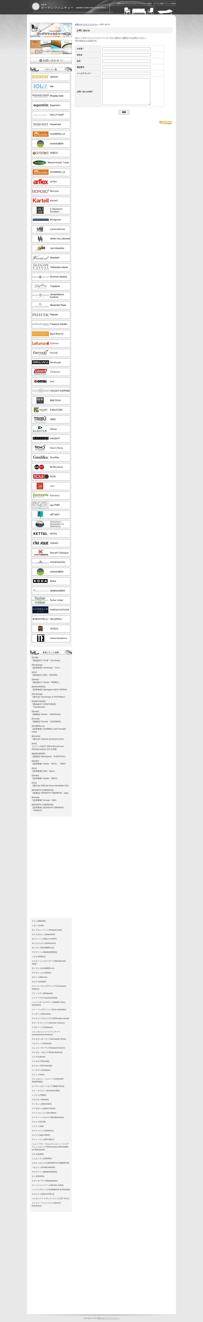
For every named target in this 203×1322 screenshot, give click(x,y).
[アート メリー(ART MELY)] (51, 517)
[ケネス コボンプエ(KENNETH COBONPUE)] (51, 555)
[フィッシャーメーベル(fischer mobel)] (51, 603)
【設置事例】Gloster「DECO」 (45, 778)
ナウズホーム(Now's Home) (43, 1108)
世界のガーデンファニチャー (86, 24)
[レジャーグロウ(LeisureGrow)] (51, 232)
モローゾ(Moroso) (39, 977)
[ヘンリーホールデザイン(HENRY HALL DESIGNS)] (51, 241)
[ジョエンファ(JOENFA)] (51, 546)
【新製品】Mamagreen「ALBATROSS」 (49, 756)
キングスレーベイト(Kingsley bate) (47, 930)
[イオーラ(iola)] (51, 89)
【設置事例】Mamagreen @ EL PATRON (49, 690)
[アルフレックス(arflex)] (51, 184)
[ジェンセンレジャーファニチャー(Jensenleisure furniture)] (51, 298)
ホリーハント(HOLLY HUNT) (44, 939)
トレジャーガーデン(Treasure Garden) (48, 1048)
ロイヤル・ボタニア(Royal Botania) (47, 1052)
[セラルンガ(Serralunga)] (51, 365)
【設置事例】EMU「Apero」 (44, 771)
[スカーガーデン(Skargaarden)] (51, 593)
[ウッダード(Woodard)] (51, 260)
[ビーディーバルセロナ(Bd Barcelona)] (51, 469)
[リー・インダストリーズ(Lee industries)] (51, 251)
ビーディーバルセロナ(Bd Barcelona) (48, 1117)
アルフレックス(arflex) (41, 973)
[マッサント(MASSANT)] (51, 441)
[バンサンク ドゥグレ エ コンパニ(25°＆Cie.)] (51, 631)
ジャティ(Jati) (38, 1126)
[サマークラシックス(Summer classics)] (51, 279)
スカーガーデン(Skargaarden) (45, 1181)
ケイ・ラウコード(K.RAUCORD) (46, 1091)
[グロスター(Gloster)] (51, 431)
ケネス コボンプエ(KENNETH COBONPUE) (50, 1163)
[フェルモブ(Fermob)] (51, 355)
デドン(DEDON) (39, 921)
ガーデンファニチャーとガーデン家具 (68, 6)
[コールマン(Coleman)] (51, 374)
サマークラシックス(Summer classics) (48, 1023)
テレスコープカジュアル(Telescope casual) (50, 1018)
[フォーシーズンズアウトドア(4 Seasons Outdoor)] (51, 213)
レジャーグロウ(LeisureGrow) (44, 998)
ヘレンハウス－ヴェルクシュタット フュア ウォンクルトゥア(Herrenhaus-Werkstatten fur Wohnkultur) (50, 1147)
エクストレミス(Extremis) (43, 1131)
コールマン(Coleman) (41, 1070)
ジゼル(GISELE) (39, 956)
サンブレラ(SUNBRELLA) (43, 948)
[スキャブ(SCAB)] (51, 479)
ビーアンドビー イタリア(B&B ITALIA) (48, 1086)
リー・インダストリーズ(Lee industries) (49, 1009)
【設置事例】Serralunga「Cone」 (46, 668)
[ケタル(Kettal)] (51, 536)
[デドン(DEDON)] (51, 79)
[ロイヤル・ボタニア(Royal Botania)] (51, 336)
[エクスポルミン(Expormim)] (51, 108)
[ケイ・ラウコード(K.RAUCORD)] (51, 412)
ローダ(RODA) (38, 1176)
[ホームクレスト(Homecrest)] (51, 127)
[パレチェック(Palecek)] (51, 317)
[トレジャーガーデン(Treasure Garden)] (51, 327)
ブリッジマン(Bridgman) (42, 993)
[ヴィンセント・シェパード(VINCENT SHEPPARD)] (51, 393)
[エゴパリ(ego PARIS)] (51, 508)
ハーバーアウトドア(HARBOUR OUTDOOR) (51, 1190)
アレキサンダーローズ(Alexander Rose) (49, 1039)
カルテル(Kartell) (39, 982)
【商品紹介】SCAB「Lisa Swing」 (47, 660)
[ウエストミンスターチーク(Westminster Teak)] (51, 165)
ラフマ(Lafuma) (38, 1057)
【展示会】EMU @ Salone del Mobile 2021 (50, 786)
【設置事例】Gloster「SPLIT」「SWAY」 (50, 764)
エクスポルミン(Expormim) (43, 934)
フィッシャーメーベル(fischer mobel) (48, 1185)
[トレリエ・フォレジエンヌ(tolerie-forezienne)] (51, 641)
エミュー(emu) (38, 1074)
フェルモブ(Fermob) (40, 1061)
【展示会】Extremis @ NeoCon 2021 (48, 739)
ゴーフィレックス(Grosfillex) (44, 1113)
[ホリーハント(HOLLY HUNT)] (51, 118)
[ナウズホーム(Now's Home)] (51, 450)
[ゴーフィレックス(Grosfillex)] (51, 460)
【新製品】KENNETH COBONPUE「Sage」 (51, 793)
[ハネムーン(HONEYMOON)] (51, 565)
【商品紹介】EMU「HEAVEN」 (45, 675)
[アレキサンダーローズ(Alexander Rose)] (51, 308)
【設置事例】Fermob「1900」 (45, 800)
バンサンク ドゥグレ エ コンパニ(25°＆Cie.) (50, 1198)
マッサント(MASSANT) (42, 1104)
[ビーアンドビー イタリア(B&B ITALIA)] (51, 403)
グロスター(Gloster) (40, 1099)
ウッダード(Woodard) (41, 1014)
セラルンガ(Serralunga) (42, 1066)
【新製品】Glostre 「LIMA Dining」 (47, 714)
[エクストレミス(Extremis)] (51, 498)
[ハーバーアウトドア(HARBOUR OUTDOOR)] (51, 612)
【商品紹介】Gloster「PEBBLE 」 (46, 682)
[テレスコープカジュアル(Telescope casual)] (51, 270)
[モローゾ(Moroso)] (51, 194)
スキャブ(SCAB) (39, 1122)
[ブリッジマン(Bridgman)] (51, 222)
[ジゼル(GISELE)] (51, 156)
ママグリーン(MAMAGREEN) (44, 952)
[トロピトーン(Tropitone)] (51, 289)
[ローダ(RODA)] (51, 584)
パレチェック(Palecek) (41, 1043)
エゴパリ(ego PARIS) (41, 1135)
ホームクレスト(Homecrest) (44, 943)
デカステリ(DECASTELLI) (43, 1194)
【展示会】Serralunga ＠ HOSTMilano (48, 697)
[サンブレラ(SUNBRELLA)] (51, 137)
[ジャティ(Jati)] (51, 488)
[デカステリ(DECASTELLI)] (51, 622)
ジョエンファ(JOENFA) (42, 1158)
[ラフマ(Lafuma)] (51, 346)
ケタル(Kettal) (38, 1154)
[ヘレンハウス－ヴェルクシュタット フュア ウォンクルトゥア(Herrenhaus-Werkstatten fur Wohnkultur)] (51, 527)
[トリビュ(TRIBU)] (51, 422)
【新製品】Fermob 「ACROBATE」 (47, 722)
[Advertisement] (67, 19)
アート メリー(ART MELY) (43, 1139)
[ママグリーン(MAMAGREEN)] (51, 146)
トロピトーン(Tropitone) (42, 1027)
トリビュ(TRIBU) (39, 1095)
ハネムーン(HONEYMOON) (43, 1167)
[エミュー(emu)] (51, 384)
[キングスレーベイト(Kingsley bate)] (51, 98)
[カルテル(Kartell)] (51, 203)
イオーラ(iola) (38, 925)
